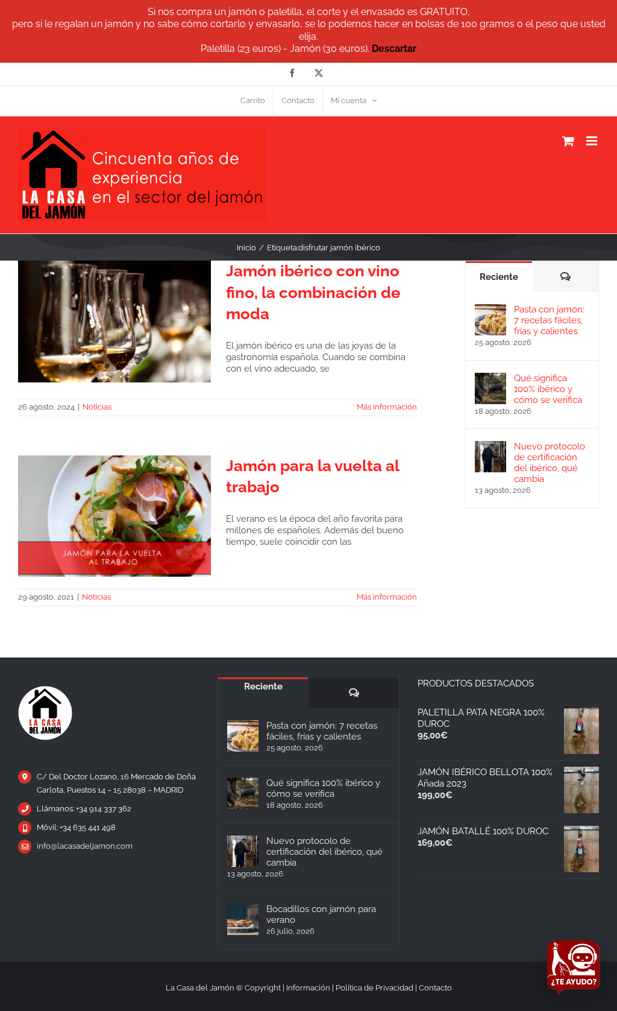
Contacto (435, 987)
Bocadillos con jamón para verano (321, 914)
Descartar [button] (394, 48)
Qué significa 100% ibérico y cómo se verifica (548, 389)
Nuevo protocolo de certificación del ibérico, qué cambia (549, 462)
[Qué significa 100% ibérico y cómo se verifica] (490, 378)
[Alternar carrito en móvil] (568, 141)
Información (308, 987)
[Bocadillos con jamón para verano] (242, 919)
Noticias (97, 406)
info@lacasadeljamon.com (85, 846)
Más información (387, 406)
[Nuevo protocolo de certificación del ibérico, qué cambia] (490, 446)
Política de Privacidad (374, 987)
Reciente (499, 276)
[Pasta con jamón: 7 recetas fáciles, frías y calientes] (490, 309)
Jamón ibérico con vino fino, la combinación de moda (313, 292)
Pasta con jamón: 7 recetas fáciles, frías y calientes (549, 320)
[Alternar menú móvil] (592, 141)
